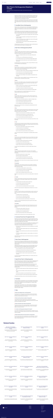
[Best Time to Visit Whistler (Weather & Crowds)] (11, 359)
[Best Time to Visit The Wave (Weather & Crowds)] (11, 369)
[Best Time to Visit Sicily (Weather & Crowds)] (11, 349)
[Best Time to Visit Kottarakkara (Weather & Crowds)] (42, 379)
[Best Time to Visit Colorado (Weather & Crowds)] (26, 389)
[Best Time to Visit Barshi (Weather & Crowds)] (42, 329)
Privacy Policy (42, 411)
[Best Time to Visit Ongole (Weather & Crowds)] (11, 398)
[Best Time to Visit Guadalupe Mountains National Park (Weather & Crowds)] (11, 329)
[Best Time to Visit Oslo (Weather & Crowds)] (42, 339)
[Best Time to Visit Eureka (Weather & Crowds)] (11, 339)
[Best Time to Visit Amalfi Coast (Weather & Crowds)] (42, 398)
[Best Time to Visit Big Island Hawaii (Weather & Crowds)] (26, 329)
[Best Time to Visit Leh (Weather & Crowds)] (26, 339)
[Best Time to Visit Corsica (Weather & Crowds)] (11, 379)
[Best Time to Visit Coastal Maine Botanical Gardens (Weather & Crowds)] (42, 369)
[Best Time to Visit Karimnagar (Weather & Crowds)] (26, 369)
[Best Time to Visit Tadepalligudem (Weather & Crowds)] (42, 389)
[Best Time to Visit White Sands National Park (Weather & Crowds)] (26, 398)
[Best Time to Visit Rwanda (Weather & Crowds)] (26, 349)
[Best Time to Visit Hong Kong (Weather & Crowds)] (26, 379)
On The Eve (5, 2)
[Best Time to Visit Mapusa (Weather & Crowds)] (42, 349)
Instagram (30, 407)
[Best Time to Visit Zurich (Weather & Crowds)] (42, 359)
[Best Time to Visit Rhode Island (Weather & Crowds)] (26, 359)
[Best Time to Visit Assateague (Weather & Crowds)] (11, 389)
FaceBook (30, 408)
